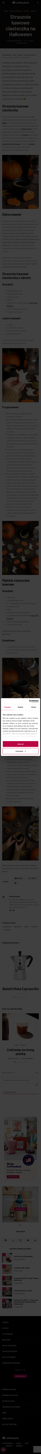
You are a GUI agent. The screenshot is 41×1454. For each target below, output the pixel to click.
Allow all (20, 744)
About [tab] (33, 707)
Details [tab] (20, 707)
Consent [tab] (7, 707)
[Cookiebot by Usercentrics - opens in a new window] (29, 701)
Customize (19, 751)
